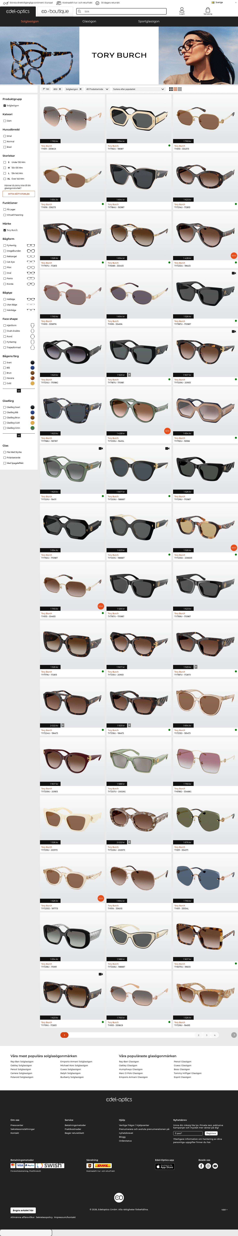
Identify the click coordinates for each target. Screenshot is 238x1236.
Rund (9, 336)
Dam (9, 121)
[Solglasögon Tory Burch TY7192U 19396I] (205, 409)
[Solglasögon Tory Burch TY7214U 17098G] (72, 351)
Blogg (122, 1137)
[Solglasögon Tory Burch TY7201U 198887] (139, 526)
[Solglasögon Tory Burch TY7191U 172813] (72, 993)
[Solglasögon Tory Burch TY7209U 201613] (205, 351)
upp (224, 1209)
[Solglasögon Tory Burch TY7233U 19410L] (139, 409)
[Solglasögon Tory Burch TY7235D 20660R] (205, 526)
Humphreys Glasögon (131, 1069)
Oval (9, 273)
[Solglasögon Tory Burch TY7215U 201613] (139, 643)
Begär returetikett (74, 1133)
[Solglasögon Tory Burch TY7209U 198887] (139, 468)
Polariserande (13, 457)
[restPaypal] (30, 1165)
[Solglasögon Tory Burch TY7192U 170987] (72, 526)
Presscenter (17, 1125)
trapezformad (14, 347)
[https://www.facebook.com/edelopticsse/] (201, 1166)
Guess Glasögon (182, 1065)
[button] (18, 11)
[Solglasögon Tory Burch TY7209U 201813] (72, 760)
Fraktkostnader (73, 1129)
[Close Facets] (19, 89)
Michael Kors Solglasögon (74, 1065)
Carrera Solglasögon (21, 1073)
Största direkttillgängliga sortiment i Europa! (31, 2)
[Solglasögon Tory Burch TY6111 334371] (205, 818)
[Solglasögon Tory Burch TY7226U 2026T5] (139, 818)
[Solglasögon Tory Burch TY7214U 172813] (205, 175)
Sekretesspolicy (44, 1217)
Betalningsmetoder (75, 1125)
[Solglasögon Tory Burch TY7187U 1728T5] (205, 643)
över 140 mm (16, 179)
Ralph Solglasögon (70, 1073)
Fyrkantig (11, 245)
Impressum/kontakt (65, 1217)
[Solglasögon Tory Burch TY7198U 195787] (72, 409)
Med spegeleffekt (15, 463)
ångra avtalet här (23, 1210)
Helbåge (11, 299)
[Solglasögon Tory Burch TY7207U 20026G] (139, 760)
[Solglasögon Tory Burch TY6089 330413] (139, 234)
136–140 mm (16, 173)
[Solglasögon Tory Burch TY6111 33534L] (205, 876)
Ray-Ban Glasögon (129, 1061)
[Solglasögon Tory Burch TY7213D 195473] (205, 701)
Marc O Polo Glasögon (131, 1073)
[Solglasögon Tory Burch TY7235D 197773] (72, 876)
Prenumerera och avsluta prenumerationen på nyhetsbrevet (144, 1131)
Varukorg (208, 14)
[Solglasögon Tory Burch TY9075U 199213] (205, 935)
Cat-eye (11, 262)
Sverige (219, 2)
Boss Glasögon (182, 1069)
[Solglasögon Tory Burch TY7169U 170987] (205, 584)
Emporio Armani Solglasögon (76, 1061)
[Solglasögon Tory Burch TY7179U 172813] (72, 643)
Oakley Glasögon (128, 1065)
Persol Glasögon (182, 1061)
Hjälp (122, 1120)
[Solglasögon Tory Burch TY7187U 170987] (205, 292)
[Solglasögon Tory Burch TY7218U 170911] (72, 935)
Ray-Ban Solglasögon (22, 1061)
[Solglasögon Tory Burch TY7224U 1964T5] (72, 701)
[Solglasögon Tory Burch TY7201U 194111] (72, 468)
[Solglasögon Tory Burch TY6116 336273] (72, 175)
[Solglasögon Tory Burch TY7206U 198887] (139, 935)
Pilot (9, 267)
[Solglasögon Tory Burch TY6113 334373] (205, 117)
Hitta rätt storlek (19, 194)
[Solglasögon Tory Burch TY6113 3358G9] (139, 993)
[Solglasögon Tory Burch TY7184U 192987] (139, 175)
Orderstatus (125, 1140)
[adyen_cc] (13, 1165)
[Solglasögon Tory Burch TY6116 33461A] (139, 292)
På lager (11, 209)
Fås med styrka (14, 452)
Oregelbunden (14, 251)
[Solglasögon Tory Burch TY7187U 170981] (139, 351)
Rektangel (12, 256)
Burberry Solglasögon (72, 1077)
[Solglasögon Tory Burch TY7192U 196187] (139, 117)
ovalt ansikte (13, 331)
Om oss (15, 1120)
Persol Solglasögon (21, 1069)
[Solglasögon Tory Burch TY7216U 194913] (205, 993)
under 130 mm (17, 162)
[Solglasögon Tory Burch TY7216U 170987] (205, 468)
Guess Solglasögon (70, 1069)
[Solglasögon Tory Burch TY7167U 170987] (139, 584)
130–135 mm (15, 168)
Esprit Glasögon (182, 1077)
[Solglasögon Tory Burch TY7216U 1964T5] (139, 701)
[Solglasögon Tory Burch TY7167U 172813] (72, 234)
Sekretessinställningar (23, 1129)
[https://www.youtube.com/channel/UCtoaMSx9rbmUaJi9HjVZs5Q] (215, 1166)
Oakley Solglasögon (21, 1065)
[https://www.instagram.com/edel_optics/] (208, 1166)
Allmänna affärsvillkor (22, 1217)
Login (182, 14)
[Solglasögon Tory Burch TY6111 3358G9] (72, 117)
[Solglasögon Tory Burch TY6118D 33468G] (205, 760)
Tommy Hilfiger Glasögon (188, 1073)
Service (69, 1120)
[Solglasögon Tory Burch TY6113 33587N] (72, 292)
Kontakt (15, 1133)
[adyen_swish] (49, 1165)
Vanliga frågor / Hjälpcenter (134, 1125)
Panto (10, 278)
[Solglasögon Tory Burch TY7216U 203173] (72, 818)
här (208, 1142)
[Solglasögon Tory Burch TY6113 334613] (72, 584)
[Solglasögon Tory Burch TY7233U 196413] (205, 234)
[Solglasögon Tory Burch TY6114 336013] (139, 876)
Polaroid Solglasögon (22, 1077)
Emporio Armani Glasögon (133, 1077)
